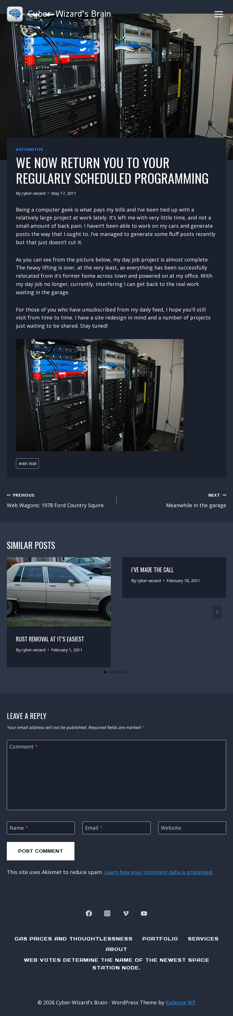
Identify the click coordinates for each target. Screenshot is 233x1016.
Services (203, 939)
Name (18, 828)
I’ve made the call (152, 569)
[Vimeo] (126, 913)
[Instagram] (107, 913)
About (116, 949)
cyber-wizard (33, 193)
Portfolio (160, 939)
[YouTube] (144, 913)
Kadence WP (180, 1002)
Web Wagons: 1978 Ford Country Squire (55, 500)
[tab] (105, 672)
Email (94, 828)
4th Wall (27, 463)
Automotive (29, 149)
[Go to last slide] (15, 612)
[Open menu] (218, 14)
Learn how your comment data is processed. (158, 872)
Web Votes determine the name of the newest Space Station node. (116, 964)
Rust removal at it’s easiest (50, 639)
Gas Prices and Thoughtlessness (73, 939)
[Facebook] (89, 913)
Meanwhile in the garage (196, 500)
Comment (23, 746)
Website (171, 828)
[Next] (217, 612)
